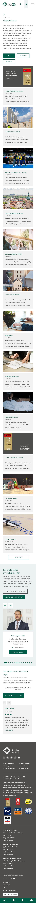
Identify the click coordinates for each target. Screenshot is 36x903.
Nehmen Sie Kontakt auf (14, 597)
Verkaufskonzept (24, 768)
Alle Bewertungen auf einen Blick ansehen (18, 688)
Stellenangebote (7, 766)
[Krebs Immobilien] (9, 4)
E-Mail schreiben (18, 652)
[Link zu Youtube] (14, 878)
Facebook (4, 757)
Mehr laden (18, 557)
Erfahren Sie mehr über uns (15, 591)
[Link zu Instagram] (6, 878)
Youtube (19, 757)
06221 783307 (19, 647)
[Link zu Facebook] (4, 878)
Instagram (7, 757)
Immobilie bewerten (8, 763)
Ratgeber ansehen (24, 766)
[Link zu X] (9, 878)
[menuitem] (20, 4)
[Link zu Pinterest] (11, 878)
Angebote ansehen (24, 763)
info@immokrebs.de (9, 838)
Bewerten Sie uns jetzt (13, 695)
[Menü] (32, 4)
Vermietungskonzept (9, 768)
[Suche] (20, 4)
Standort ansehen (8, 840)
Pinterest (15, 757)
